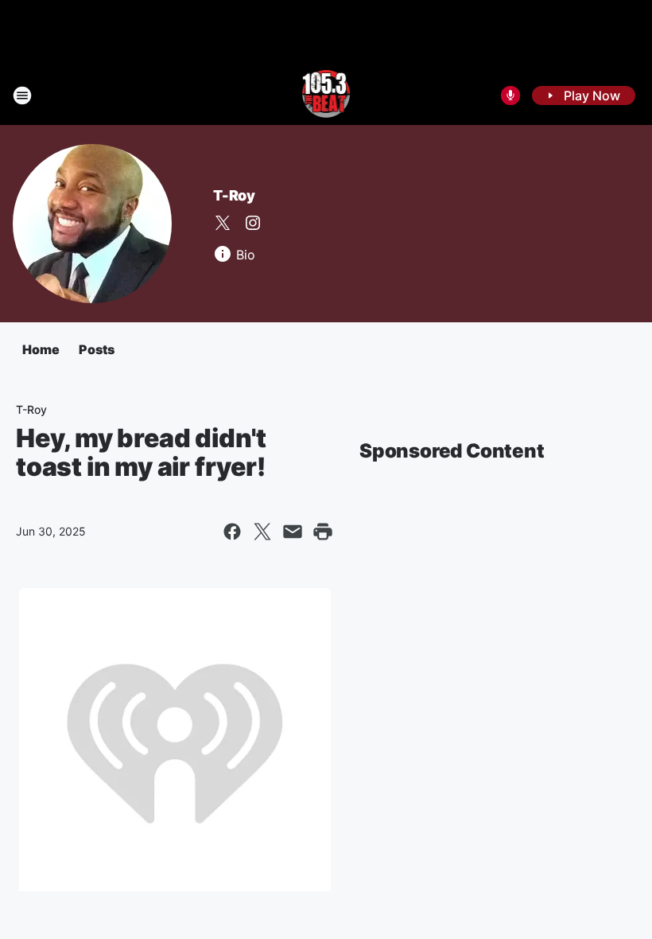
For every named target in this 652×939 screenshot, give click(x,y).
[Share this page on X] (262, 531)
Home (41, 349)
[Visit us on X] (222, 222)
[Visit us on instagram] (252, 222)
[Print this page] (323, 531)
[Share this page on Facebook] (232, 531)
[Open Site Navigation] (22, 95)
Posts (96, 349)
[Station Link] (326, 95)
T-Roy (234, 195)
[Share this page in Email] (292, 531)
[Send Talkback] (510, 95)
